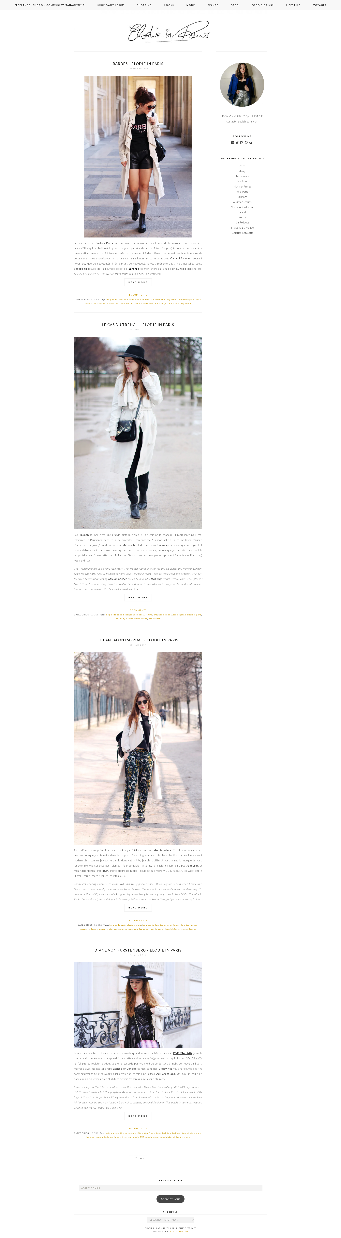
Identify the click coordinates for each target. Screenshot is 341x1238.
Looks (169, 5)
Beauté (213, 5)
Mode (190, 5)
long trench (148, 925)
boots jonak (129, 615)
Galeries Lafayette (242, 232)
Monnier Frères (242, 186)
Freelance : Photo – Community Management (50, 5)
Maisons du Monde (242, 227)
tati (151, 303)
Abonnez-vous (170, 1199)
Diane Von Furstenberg (149, 1133)
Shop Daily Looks (111, 5)
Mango (242, 171)
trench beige (160, 303)
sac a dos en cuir (141, 929)
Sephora (242, 196)
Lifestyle (293, 5)
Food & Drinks (263, 5)
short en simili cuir (116, 303)
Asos (242, 166)
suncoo (129, 303)
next (142, 1158)
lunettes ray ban (189, 925)
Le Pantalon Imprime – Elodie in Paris (137, 640)
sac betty (120, 619)
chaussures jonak (177, 615)
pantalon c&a (105, 929)
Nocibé (242, 217)
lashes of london (94, 1137)
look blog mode (169, 299)
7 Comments (138, 610)
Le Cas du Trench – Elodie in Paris (138, 324)
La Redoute (242, 222)
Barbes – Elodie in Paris (138, 63)
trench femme (152, 1137)
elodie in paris (142, 299)
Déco (235, 5)
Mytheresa (242, 176)
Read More (138, 282)
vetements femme (187, 929)
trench (144, 619)
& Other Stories (242, 202)
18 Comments (138, 1128)
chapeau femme (144, 615)
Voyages (319, 5)
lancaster (155, 299)
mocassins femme (89, 929)
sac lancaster (133, 619)
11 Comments (138, 295)
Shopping (144, 5)
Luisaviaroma (242, 181)
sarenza (101, 303)
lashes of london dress (115, 1137)
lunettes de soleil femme (167, 925)
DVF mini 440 (179, 1133)
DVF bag (166, 1133)
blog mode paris (115, 299)
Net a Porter (242, 191)
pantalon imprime (122, 929)
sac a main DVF (136, 1137)
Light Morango (178, 1231)
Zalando (242, 212)
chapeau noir (160, 615)
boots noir (129, 299)
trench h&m (173, 303)
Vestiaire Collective (242, 207)
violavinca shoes (181, 1137)
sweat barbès (141, 303)
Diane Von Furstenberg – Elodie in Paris (138, 950)
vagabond (186, 303)
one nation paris (186, 299)
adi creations (112, 1133)
